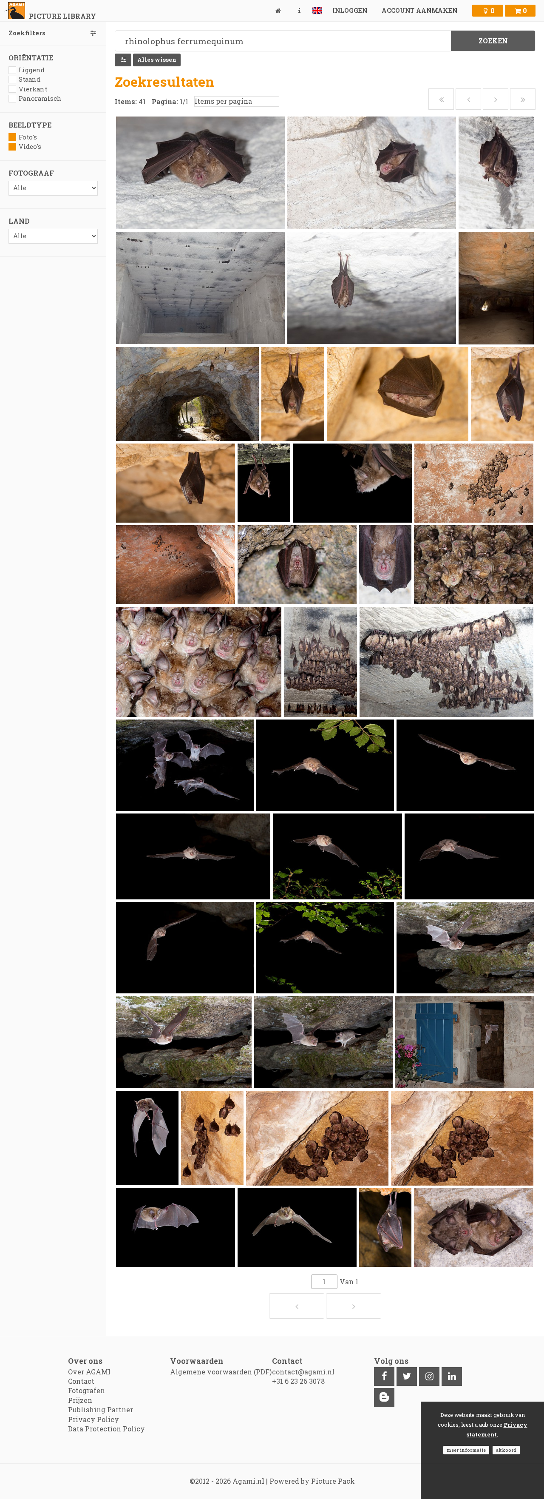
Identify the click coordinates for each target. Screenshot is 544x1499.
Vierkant (33, 89)
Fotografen (86, 1390)
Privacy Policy (93, 1419)
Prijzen (80, 1400)
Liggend (32, 70)
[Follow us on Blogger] (384, 1397)
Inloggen (349, 10)
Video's (30, 146)
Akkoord (506, 1450)
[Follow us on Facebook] (384, 1376)
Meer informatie (466, 1450)
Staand (29, 79)
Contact (81, 1381)
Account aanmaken (419, 10)
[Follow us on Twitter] (407, 1376)
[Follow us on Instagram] (429, 1376)
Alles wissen (156, 59)
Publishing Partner (100, 1409)
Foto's (28, 137)
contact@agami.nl (303, 1371)
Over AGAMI (89, 1371)
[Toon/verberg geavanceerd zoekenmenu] (123, 60)
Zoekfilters (26, 33)
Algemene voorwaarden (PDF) (221, 1371)
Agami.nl (248, 1480)
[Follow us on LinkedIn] (452, 1376)
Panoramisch (40, 98)
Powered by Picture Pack (312, 1480)
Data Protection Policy (106, 1428)
